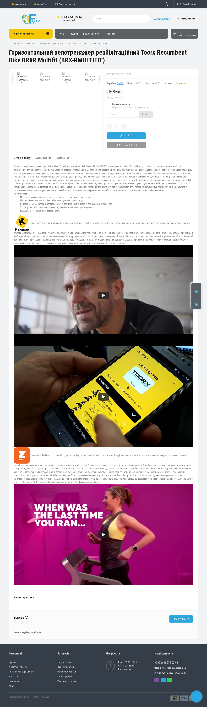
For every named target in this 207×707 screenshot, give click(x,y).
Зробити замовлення (186, 35)
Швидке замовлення (126, 145)
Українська (168, 5)
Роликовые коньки (66, 671)
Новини (74, 33)
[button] (20, 4)
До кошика (126, 135)
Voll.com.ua (27, 697)
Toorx (120, 83)
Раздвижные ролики (67, 681)
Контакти (111, 33)
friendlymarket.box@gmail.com (170, 668)
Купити (146, 114)
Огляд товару (22, 157)
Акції (62, 33)
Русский (168, 2)
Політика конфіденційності (22, 671)
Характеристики (43, 157)
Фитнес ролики (64, 676)
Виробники (14, 681)
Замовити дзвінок (162, 18)
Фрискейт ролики (65, 667)
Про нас (12, 662)
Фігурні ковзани (65, 662)
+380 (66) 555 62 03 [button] (166, 662)
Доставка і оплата (67, 4)
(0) (130, 73)
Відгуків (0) (63, 157)
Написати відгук (181, 618)
